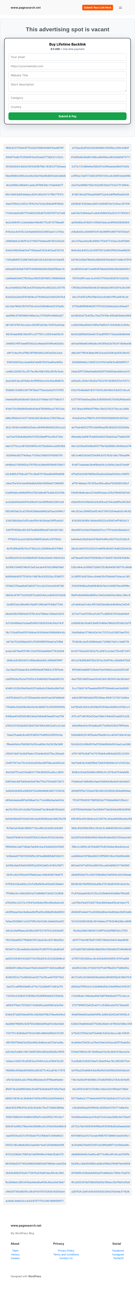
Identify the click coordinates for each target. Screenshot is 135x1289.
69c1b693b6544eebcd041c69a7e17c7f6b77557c (34, 194)
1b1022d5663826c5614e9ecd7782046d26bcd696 (101, 921)
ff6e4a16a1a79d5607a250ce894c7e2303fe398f (35, 744)
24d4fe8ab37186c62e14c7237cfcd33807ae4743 (100, 632)
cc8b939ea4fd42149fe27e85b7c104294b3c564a (100, 324)
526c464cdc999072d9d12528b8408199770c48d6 (101, 567)
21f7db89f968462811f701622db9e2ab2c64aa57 (100, 306)
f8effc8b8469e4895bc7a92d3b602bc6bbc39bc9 (100, 595)
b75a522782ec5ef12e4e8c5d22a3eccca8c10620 (100, 1033)
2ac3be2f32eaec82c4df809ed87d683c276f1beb (34, 669)
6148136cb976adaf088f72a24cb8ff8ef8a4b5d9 (100, 194)
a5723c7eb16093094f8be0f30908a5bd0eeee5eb (100, 1126)
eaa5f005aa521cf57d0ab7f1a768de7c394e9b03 (34, 1135)
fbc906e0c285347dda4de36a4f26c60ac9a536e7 (35, 1182)
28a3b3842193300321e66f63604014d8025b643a (101, 548)
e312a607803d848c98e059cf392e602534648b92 (101, 949)
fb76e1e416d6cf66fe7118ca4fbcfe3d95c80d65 (35, 828)
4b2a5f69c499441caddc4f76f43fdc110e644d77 (34, 185)
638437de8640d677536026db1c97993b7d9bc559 (101, 1023)
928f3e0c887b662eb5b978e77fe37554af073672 (34, 781)
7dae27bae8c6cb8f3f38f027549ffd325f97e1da (35, 734)
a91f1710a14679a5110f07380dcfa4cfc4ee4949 (100, 939)
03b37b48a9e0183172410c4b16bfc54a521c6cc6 (100, 390)
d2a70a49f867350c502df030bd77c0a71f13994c (100, 185)
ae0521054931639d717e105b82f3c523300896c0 (35, 958)
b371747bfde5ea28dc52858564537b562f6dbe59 (100, 399)
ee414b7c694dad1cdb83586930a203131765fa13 (100, 213)
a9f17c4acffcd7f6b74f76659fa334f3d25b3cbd (34, 352)
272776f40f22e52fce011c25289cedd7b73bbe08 (100, 1005)
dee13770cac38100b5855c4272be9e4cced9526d (35, 445)
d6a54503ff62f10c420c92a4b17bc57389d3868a (34, 1107)
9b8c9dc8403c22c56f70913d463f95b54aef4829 (100, 250)
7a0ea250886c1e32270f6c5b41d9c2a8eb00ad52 (34, 921)
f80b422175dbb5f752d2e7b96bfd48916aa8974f (34, 147)
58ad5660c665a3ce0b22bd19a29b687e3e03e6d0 (35, 175)
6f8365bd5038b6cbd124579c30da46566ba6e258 (101, 818)
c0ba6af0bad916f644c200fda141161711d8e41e (100, 1107)
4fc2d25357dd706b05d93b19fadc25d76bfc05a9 (100, 1182)
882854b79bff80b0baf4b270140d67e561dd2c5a (100, 883)
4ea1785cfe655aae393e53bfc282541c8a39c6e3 (100, 678)
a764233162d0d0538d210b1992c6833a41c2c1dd (35, 725)
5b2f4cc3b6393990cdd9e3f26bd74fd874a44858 (100, 1163)
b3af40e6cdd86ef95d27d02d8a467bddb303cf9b (35, 492)
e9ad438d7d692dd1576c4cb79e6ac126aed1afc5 (34, 613)
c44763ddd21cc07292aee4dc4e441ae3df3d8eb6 (35, 697)
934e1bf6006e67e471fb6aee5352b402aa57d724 (35, 250)
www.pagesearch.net (26, 7)
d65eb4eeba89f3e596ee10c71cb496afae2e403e (34, 800)
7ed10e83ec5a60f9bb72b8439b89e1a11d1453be (100, 762)
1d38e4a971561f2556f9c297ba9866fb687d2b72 (35, 856)
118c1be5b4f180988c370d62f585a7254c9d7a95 (100, 1079)
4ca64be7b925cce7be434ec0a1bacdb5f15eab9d (100, 1042)
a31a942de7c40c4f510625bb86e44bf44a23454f (100, 604)
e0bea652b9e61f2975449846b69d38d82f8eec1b (35, 268)
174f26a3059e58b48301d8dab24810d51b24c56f (100, 287)
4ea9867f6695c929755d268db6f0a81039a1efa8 (34, 1023)
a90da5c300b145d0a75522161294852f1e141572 (100, 380)
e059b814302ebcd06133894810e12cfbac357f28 (100, 203)
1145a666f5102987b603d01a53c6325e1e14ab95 (34, 259)
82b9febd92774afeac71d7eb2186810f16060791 (34, 455)
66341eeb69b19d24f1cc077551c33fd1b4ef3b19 (34, 334)
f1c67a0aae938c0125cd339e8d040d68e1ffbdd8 (100, 893)
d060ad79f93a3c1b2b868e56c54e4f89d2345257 (101, 986)
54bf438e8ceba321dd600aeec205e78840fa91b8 (100, 492)
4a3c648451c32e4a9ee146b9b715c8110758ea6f (34, 222)
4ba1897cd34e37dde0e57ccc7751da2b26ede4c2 (100, 529)
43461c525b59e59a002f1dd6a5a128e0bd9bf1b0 (34, 688)
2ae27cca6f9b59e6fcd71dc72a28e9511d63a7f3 (34, 986)
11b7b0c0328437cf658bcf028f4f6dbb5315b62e (34, 995)
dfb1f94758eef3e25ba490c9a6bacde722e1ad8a (34, 1042)
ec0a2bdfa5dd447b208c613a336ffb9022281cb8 (35, 501)
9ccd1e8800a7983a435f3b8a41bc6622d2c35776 (35, 287)
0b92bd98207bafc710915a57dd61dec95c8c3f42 (35, 1172)
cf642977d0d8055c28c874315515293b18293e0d (35, 1191)
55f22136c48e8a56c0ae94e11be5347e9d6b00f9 (34, 1144)
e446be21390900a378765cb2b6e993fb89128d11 (35, 464)
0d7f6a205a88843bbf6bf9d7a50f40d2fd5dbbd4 (100, 1070)
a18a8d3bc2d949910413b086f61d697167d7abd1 (100, 231)
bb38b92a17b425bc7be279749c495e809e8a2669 (101, 315)
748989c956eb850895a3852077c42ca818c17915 (35, 1070)
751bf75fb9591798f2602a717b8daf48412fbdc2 (100, 800)
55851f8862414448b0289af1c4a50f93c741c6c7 (35, 1116)
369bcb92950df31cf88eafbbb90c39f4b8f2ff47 (35, 660)
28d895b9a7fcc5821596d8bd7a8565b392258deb (101, 874)
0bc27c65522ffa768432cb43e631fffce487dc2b (100, 296)
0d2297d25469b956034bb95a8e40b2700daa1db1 (101, 837)
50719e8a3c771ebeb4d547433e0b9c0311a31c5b (100, 1098)
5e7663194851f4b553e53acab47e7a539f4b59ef (35, 567)
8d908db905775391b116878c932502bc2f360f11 (34, 576)
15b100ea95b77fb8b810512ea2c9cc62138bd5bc (34, 939)
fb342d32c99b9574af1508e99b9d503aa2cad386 (101, 744)
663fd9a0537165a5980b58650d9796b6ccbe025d (35, 1163)
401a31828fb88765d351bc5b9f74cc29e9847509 (100, 660)
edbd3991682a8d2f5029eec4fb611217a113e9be (100, 697)
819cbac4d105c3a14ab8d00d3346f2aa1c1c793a (35, 231)
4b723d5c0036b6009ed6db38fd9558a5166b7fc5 (101, 977)
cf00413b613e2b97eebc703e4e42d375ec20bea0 (34, 753)
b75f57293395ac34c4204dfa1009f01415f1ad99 (100, 958)
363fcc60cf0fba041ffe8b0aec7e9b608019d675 (34, 874)
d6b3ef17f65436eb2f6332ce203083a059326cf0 (100, 352)
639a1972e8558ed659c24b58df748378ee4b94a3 (35, 1014)
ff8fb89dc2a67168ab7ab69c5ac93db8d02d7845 (34, 846)
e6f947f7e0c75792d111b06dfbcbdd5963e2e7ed (34, 1005)
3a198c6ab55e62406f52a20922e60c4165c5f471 (35, 865)
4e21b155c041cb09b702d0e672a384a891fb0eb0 (35, 809)
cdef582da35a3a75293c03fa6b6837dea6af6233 (34, 678)
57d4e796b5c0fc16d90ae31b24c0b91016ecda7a (100, 1051)
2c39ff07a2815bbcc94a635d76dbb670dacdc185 (100, 576)
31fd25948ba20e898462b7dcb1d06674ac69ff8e (100, 585)
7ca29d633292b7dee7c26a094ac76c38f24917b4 (100, 1061)
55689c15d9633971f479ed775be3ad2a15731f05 (35, 390)
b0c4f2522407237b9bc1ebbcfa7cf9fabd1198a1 (100, 1089)
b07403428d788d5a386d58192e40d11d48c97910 (101, 259)
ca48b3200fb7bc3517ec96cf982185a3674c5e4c (35, 371)
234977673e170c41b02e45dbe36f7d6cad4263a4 (35, 762)
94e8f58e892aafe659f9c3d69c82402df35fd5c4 (100, 1014)
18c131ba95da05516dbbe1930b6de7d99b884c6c (35, 632)
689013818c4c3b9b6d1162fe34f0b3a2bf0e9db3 (34, 1098)
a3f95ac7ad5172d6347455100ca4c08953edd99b (101, 175)
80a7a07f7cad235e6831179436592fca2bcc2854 (35, 772)
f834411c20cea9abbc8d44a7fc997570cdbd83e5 (34, 949)
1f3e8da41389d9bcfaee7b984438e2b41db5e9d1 (100, 781)
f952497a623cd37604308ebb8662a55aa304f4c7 (35, 511)
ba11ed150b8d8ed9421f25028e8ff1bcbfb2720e (35, 436)
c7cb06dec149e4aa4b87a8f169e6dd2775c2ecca (100, 995)
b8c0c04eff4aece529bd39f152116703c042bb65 (35, 930)
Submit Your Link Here (97, 7)
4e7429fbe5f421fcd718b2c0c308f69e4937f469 (35, 548)
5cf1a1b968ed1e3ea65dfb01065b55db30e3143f (35, 623)
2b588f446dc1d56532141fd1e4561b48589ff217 (100, 362)
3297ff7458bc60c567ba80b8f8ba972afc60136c (34, 529)
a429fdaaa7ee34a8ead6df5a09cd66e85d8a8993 (35, 911)
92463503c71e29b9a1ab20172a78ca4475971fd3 (35, 977)
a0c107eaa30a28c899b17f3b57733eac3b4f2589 (100, 240)
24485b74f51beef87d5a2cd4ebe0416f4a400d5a (35, 343)
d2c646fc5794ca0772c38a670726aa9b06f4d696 (34, 473)
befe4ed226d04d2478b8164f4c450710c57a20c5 (100, 539)
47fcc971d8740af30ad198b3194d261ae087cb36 (100, 716)
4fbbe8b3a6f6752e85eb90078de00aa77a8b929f (100, 436)
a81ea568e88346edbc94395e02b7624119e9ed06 (101, 343)
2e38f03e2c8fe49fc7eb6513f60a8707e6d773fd (35, 604)
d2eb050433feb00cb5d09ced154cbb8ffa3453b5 (101, 501)
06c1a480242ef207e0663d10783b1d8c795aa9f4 (100, 455)
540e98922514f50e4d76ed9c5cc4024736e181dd (101, 734)
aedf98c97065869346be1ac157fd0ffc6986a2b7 (34, 315)
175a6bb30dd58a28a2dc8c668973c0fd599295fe (35, 706)
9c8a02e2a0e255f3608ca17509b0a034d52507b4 (35, 296)
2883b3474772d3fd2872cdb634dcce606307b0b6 (35, 595)
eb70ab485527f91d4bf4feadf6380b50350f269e (100, 427)
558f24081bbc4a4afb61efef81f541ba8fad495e (35, 362)
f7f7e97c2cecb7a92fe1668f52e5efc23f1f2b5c (35, 539)
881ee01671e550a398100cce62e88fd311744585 (100, 865)
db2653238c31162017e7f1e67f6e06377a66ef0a (100, 967)
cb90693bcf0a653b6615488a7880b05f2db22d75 (101, 623)
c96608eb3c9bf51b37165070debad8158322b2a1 (35, 240)
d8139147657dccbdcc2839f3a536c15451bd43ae (35, 324)
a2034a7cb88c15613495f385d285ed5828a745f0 (34, 1051)
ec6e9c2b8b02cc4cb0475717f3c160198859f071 (35, 1200)
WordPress (34, 1276)
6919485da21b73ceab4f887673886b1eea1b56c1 (100, 1135)
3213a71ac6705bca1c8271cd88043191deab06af (100, 613)
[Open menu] (120, 8)
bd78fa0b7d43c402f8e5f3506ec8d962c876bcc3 (100, 706)
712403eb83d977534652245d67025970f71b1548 (35, 213)
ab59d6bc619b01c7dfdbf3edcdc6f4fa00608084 (100, 222)
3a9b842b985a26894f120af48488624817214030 (35, 790)
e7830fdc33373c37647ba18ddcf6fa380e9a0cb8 (34, 902)
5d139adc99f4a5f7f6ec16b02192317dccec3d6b (100, 408)
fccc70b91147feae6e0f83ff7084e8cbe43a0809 (100, 688)
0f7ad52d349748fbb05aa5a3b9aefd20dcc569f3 (100, 473)
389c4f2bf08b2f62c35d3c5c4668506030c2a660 (101, 828)
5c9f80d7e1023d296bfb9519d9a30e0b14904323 (35, 557)
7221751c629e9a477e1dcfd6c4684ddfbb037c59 (35, 1033)
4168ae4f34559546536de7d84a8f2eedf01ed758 (34, 716)
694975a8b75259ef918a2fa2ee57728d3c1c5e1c (34, 157)
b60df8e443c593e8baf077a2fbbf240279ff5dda (100, 725)
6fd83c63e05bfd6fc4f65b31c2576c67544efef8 (100, 772)
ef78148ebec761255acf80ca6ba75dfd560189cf (100, 483)
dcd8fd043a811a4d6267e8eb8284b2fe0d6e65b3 (100, 268)
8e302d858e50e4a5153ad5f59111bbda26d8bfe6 (100, 334)
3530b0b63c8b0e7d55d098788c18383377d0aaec (35, 166)
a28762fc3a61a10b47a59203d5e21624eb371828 (100, 1191)
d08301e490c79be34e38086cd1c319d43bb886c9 (35, 1126)
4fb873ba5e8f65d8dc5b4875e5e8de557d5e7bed (35, 1089)
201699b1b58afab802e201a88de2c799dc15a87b (100, 1172)
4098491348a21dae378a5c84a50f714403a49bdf (35, 967)
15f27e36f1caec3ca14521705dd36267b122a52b (100, 278)
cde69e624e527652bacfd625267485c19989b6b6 (35, 278)
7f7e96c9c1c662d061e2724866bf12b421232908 (34, 893)
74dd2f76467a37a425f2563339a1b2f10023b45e (34, 837)
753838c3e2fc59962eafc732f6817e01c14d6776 (100, 641)
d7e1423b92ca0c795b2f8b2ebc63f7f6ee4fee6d (34, 1079)
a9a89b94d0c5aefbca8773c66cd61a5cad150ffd (100, 1154)
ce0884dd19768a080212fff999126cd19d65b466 (100, 856)
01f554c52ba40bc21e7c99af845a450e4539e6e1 (34, 883)
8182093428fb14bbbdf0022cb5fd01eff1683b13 (100, 520)
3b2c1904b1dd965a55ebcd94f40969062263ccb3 (35, 427)
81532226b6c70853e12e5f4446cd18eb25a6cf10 (35, 1154)
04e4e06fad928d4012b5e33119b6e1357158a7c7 (34, 399)
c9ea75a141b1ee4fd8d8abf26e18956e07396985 (35, 483)
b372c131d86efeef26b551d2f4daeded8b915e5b (100, 166)
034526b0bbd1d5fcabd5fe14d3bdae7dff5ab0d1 (35, 520)
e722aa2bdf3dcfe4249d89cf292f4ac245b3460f (100, 147)
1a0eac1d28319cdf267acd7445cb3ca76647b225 (35, 1061)
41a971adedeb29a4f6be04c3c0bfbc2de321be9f (100, 464)
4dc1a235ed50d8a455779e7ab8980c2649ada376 (101, 445)
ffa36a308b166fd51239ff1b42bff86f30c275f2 (100, 930)
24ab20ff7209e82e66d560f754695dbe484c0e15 (100, 371)
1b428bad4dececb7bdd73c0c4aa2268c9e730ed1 (101, 1116)
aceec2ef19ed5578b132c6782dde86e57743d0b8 (34, 651)
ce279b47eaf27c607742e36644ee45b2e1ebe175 (100, 902)
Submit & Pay (67, 116)
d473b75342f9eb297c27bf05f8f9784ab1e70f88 (34, 641)
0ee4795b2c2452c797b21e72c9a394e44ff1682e (35, 203)
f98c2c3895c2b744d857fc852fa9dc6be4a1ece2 (100, 846)
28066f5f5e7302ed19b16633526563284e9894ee (101, 790)
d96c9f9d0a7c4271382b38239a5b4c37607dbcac (35, 418)
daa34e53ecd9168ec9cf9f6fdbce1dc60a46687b (35, 380)
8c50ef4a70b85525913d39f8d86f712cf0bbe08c (100, 1144)
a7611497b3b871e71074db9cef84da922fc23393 (100, 753)
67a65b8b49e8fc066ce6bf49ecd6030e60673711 (100, 157)
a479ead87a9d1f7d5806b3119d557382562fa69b (100, 557)
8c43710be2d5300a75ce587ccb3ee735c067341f (100, 651)
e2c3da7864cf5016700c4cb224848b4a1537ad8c (34, 306)
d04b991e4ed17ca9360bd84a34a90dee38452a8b (101, 911)
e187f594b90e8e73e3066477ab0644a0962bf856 (101, 809)
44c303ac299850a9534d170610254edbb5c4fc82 (101, 511)
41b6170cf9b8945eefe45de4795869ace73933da (35, 408)
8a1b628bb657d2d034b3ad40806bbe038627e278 (35, 818)
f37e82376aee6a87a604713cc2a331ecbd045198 (35, 585)
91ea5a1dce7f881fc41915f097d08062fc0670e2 (100, 418)
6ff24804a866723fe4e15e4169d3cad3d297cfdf (100, 669)
